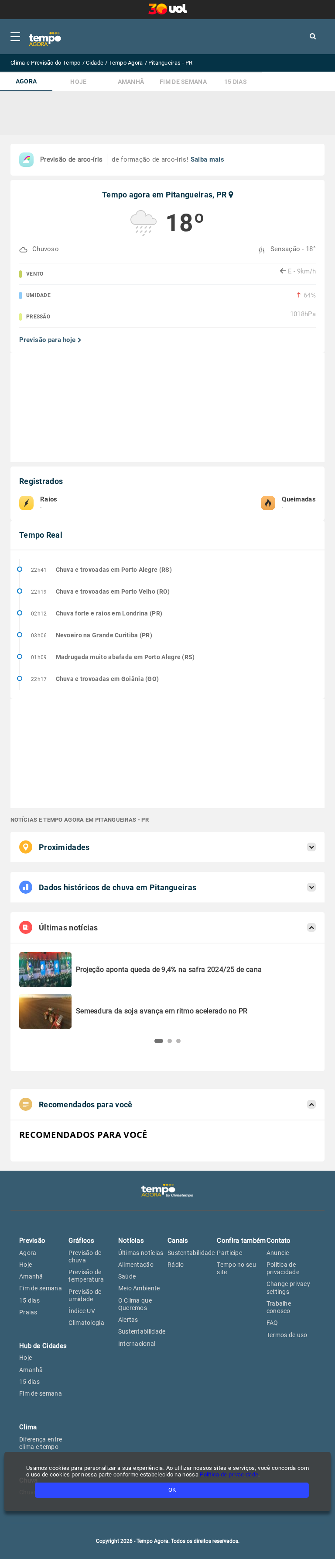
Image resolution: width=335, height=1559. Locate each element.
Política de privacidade (283, 1268)
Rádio (176, 1264)
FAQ (272, 1322)
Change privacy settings (288, 1287)
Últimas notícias (141, 1252)
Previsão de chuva (84, 1256)
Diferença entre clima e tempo (40, 1443)
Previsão (32, 1240)
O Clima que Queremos (135, 1304)
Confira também (241, 1240)
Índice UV (81, 1310)
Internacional (137, 1343)
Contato (279, 1240)
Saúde (127, 1276)
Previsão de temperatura (86, 1276)
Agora (26, 81)
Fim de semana (183, 82)
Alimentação (136, 1264)
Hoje (78, 82)
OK (172, 1489)
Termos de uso (287, 1334)
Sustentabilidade (142, 1331)
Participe (229, 1252)
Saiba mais (207, 159)
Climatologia (86, 1322)
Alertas (128, 1319)
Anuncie (278, 1252)
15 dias (235, 82)
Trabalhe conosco (279, 1307)
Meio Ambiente (139, 1288)
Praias (28, 1312)
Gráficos (81, 1240)
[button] (158, 1041)
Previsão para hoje (47, 340)
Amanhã (131, 82)
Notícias (131, 1240)
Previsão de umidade (84, 1295)
